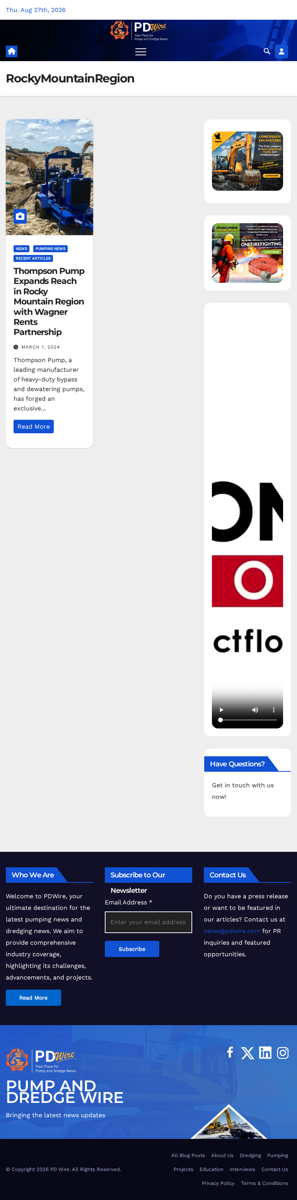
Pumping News (50, 248)
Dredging (250, 1155)
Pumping (277, 1155)
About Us (222, 1155)
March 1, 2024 (40, 347)
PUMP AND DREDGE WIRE (65, 1091)
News (21, 248)
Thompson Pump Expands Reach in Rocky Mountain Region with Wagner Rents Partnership (49, 301)
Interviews (242, 1169)
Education (212, 1169)
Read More (33, 426)
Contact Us (274, 1169)
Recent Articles (33, 258)
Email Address (128, 902)
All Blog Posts (188, 1155)
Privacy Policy (218, 1183)
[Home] (11, 51)
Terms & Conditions (264, 1183)
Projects (183, 1169)
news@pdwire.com (232, 931)
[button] (267, 51)
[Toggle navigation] (140, 51)
